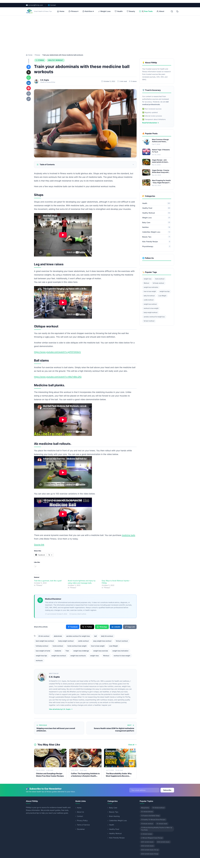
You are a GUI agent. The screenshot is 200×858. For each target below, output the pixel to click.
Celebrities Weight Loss (156, 232)
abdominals (58, 636)
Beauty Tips (156, 237)
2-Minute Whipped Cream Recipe (152, 838)
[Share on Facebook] (28, 67)
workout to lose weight (122, 656)
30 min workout (43, 636)
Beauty (132, 11)
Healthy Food (156, 208)
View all (131, 745)
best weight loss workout (45, 641)
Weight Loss (105, 11)
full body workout (42, 646)
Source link (39, 544)
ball (95, 636)
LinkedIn (117, 627)
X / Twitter (88, 627)
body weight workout (66, 641)
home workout (58, 646)
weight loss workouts (78, 656)
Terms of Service (83, 825)
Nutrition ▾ (89, 11)
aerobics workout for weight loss (78, 636)
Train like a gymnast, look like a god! (48, 581)
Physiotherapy (156, 246)
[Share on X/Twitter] (28, 72)
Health (120, 11)
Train (67, 651)
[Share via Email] (28, 93)
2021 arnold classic (147, 842)
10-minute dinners (147, 811)
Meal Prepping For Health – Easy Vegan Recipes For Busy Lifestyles (161, 182)
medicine (58, 651)
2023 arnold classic (147, 846)
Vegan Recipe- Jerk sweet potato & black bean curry (160, 162)
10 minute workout (158, 808)
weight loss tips (41, 656)
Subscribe (167, 790)
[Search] (172, 11)
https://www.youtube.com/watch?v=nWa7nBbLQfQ (57, 377)
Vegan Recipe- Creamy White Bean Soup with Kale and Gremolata (160, 172)
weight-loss (94, 656)
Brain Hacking (114, 816)
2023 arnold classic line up (149, 850)
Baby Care (156, 222)
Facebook (74, 627)
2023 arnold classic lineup (149, 854)
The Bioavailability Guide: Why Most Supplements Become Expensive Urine (119, 775)
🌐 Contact (52, 5)
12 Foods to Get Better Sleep (150, 815)
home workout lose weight (77, 646)
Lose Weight (113, 646)
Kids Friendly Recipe (156, 242)
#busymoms (145, 808)
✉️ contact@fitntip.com (34, 5)
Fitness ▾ (74, 11)
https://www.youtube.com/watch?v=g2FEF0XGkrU (57, 352)
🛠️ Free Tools (147, 11)
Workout (106, 656)
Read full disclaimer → (150, 123)
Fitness (37, 55)
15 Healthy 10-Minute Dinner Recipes (153, 819)
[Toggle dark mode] (177, 11)
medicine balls (128, 535)
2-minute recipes (146, 834)
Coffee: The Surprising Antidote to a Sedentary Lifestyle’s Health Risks (85, 775)
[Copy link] (28, 99)
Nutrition (156, 227)
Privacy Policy (82, 820)
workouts (39, 660)
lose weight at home (43, 651)
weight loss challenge (81, 651)
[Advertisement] (100, 33)
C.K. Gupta (44, 80)
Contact (80, 816)
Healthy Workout (55, 60)
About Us (80, 812)
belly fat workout (107, 636)
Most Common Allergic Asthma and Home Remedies (160, 142)
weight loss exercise (100, 651)
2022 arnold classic (163, 842)
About (161, 11)
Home (61, 11)
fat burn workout (122, 641)
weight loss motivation (120, 651)
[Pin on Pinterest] (28, 88)
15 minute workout (147, 823)
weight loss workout (58, 656)
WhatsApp (103, 627)
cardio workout (83, 641)
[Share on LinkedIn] (28, 83)
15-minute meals (161, 823)
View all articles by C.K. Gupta (59, 709)
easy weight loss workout (102, 641)
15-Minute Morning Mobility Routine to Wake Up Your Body (156, 829)
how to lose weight (98, 646)
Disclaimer (81, 829)
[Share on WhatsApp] (28, 77)
